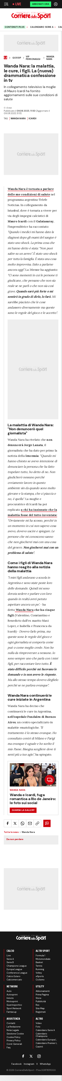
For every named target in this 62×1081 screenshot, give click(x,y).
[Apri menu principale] (6, 4)
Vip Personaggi (33, 58)
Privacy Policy (14, 1040)
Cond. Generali (14, 1044)
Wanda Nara (50, 58)
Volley (39, 972)
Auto (9, 991)
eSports (40, 976)
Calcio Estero (13, 976)
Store (38, 998)
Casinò (39, 1046)
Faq (8, 1047)
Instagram (29, 1064)
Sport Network (14, 1008)
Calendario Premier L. (47, 1043)
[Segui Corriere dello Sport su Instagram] (39, 1056)
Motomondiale (43, 959)
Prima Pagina (42, 994)
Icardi (33, 118)
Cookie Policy (13, 1037)
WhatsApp (45, 1064)
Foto (38, 1026)
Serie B (10, 962)
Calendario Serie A (41, 27)
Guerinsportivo (14, 1005)
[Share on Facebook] (7, 823)
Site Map (40, 1008)
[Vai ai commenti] (47, 823)
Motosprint (12, 1001)
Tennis (39, 965)
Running (40, 969)
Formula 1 (40, 955)
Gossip (16, 58)
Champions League (17, 965)
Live (18, 4)
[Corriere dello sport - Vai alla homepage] (31, 16)
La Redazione (14, 1026)
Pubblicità (41, 1001)
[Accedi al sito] (56, 4)
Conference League (17, 972)
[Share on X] (15, 823)
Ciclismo (40, 979)
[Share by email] (30, 823)
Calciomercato (14, 979)
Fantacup (12, 1011)
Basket (39, 962)
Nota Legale (13, 1030)
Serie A (10, 959)
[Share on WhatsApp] (22, 823)
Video (39, 1023)
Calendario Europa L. (46, 1039)
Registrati (41, 1011)
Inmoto (10, 998)
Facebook (16, 1064)
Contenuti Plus (15, 27)
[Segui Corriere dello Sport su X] (31, 1056)
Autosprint (12, 994)
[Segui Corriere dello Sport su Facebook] (23, 1056)
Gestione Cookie (15, 1033)
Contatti (11, 1023)
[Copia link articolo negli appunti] (37, 823)
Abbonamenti (43, 991)
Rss (37, 1005)
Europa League (14, 969)
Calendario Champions (41, 1035)
